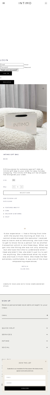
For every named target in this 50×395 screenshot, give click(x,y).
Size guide (7, 201)
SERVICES (7, 334)
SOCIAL (6, 347)
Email (26, 65)
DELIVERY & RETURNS (13, 213)
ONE (13, 180)
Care (7, 210)
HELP (7, 217)
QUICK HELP (8, 328)
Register (7, 82)
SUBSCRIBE (25, 388)
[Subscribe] (47, 315)
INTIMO (5, 341)
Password (27, 67)
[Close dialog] (46, 361)
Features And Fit (12, 207)
